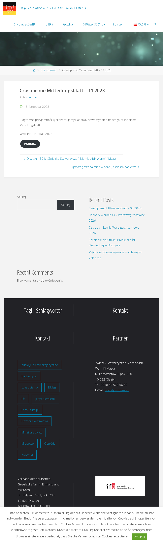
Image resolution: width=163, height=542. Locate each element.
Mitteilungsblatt (31, 432)
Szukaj (21, 197)
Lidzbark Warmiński (34, 421)
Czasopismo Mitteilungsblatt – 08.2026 (115, 208)
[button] (101, 486)
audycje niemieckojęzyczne (39, 365)
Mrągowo (27, 443)
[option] (120, 486)
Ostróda (49, 443)
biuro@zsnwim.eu (117, 390)
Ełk (23, 399)
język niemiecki (45, 399)
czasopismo (29, 387)
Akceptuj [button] (139, 536)
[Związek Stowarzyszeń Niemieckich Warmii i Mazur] (9, 8)
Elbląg (52, 387)
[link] (155, 24)
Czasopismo (48, 70)
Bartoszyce (29, 376)
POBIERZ (30, 144)
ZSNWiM (27, 455)
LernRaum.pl (30, 410)
